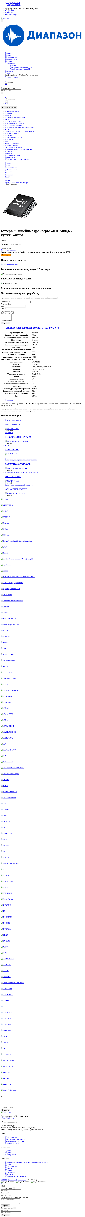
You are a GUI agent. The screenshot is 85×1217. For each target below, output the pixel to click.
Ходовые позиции (12, 169)
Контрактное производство (15, 1139)
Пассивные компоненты (14, 123)
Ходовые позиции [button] (12, 59)
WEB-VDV (4, 1180)
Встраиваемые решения (14, 155)
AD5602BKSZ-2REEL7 (16, 489)
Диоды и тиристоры (13, 121)
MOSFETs (9, 433)
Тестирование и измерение (15, 147)
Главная (8, 163)
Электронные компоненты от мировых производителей (26, 1162)
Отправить (5, 323)
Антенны (8, 113)
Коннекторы (10, 157)
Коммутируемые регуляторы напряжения (21, 460)
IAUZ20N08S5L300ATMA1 (18, 437)
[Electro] (5, 18)
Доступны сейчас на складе (15, 1176)
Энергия (8, 151)
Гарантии (10, 10)
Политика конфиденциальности (17, 1180)
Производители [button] (11, 57)
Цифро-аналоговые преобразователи (19, 485)
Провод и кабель (11, 145)
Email (3, 309)
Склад (7, 129)
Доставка (10, 12)
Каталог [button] (8, 55)
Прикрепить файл (14, 1197)
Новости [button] (8, 61)
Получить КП (6, 255)
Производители (11, 167)
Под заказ (9, 139)
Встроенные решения (13, 125)
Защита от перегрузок (13, 137)
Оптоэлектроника (12, 143)
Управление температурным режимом (19, 131)
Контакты (9, 175)
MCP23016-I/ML (13, 476)
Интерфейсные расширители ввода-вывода (21, 472)
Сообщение (6, 321)
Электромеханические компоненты (18, 149)
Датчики (8, 135)
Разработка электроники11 (20, 69)
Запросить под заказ (8, 250)
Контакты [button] (9, 71)
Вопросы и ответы (12, 1143)
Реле (7, 119)
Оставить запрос (11, 14)
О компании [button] (10, 63)
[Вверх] (1, 1184)
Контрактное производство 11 (21, 67)
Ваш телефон (6, 304)
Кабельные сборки (12, 111)
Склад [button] (7, 73)
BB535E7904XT (12, 424)
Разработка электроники (14, 1141)
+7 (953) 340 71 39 (13, 3)
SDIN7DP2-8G (12, 449)
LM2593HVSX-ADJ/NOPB (18, 464)
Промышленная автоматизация (17, 159)
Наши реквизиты (11, 1155)
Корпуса (8, 153)
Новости (8, 171)
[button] (5, 97)
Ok (3, 1186)
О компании (14, 65)
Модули (8, 115)
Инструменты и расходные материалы (19, 127)
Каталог (8, 165)
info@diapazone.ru (13, 5)
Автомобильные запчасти (15, 117)
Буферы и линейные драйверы (16, 183)
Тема (3, 306)
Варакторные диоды (13, 420)
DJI (6, 141)
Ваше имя (5, 302)
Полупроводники (12, 133)
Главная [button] (8, 53)
